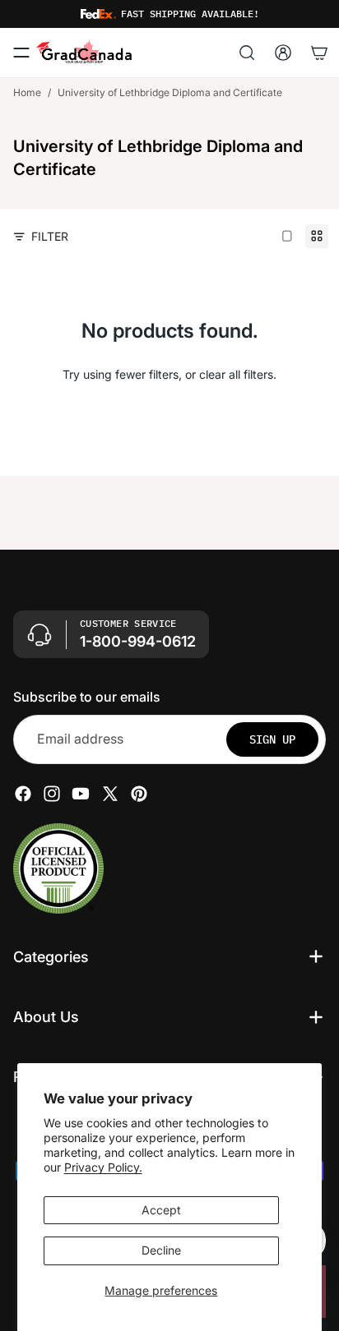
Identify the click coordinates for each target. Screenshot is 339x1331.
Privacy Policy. (103, 1167)
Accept (161, 1210)
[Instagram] (52, 793)
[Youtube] (81, 793)
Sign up (272, 738)
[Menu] (21, 52)
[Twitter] (110, 793)
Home (27, 92)
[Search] (247, 53)
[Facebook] (23, 793)
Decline (161, 1250)
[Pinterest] (139, 793)
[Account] (283, 53)
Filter (49, 236)
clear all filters (236, 374)
